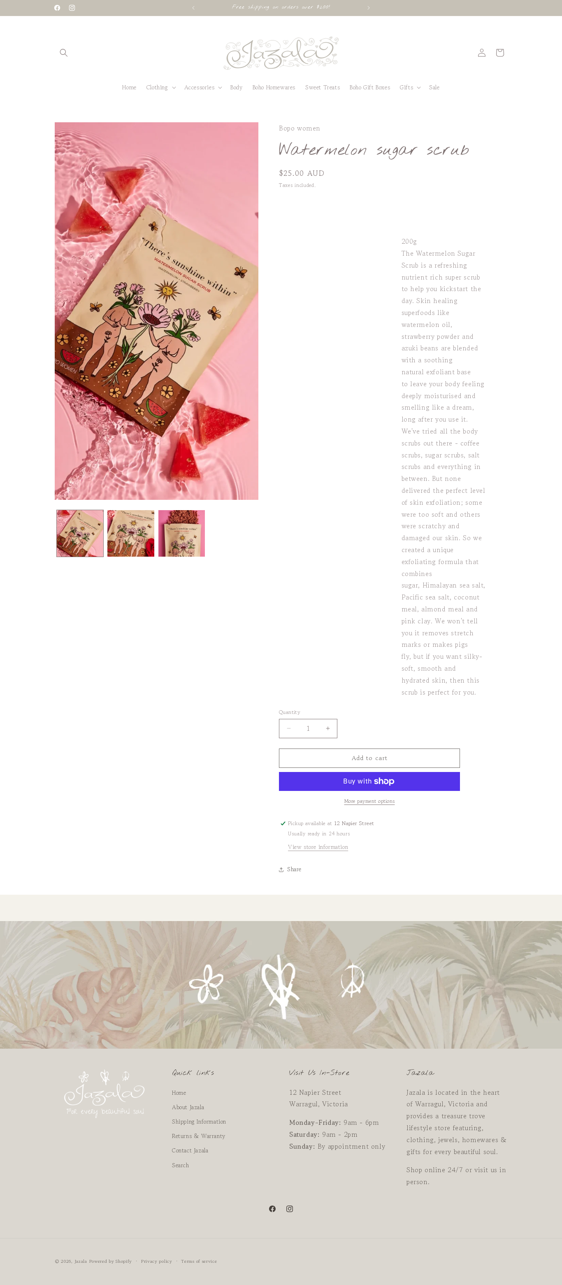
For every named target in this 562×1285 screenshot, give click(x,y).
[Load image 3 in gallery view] (181, 533)
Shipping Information (199, 1121)
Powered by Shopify (110, 1261)
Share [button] (294, 869)
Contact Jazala (190, 1150)
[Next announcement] (369, 8)
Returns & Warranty (198, 1136)
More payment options (369, 801)
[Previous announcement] (193, 8)
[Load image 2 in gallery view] (130, 533)
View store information (318, 847)
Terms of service (199, 1261)
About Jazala (188, 1107)
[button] (64, 53)
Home (179, 1093)
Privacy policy (156, 1261)
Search (180, 1165)
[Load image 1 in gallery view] (80, 533)
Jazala (80, 1261)
